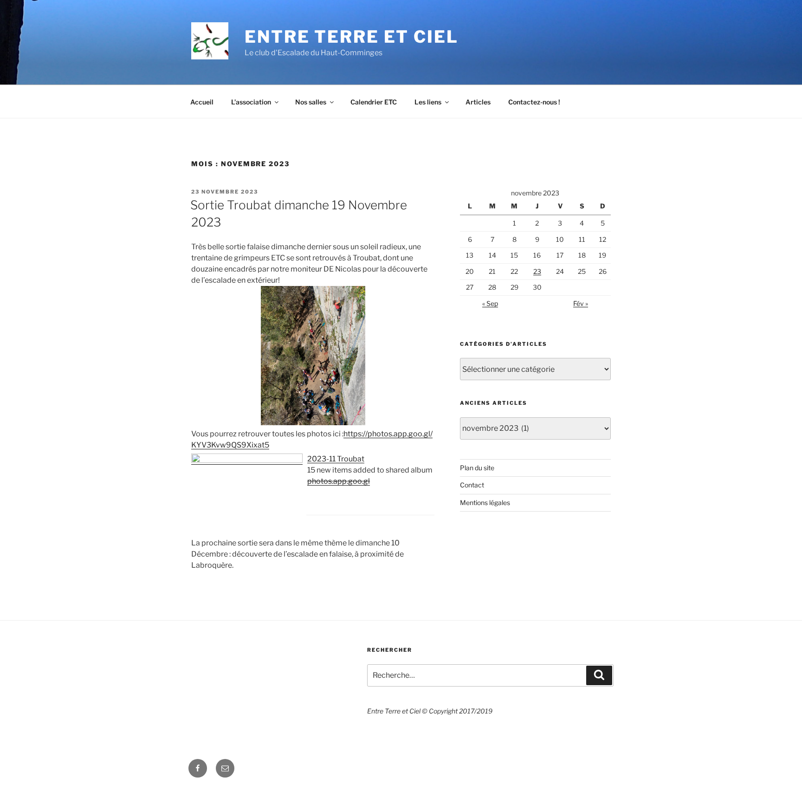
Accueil (201, 102)
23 (537, 271)
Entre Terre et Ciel (352, 36)
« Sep (490, 303)
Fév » (580, 303)
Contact (472, 485)
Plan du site (477, 468)
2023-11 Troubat (335, 458)
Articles (478, 102)
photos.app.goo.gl (338, 481)
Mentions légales (485, 502)
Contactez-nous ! (534, 102)
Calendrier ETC (373, 102)
